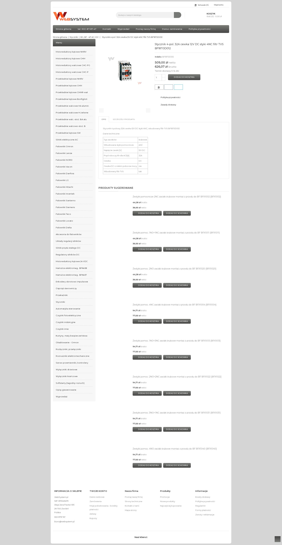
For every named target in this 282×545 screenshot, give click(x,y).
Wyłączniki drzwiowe (66, 369)
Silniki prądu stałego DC (68, 248)
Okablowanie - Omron (67, 342)
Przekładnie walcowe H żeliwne (72, 112)
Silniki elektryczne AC (67, 139)
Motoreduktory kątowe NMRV (71, 52)
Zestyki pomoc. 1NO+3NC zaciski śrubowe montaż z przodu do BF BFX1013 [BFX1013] (177, 340)
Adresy (93, 514)
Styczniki (60, 302)
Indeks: (158, 57)
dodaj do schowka (177, 213)
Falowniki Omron (64, 146)
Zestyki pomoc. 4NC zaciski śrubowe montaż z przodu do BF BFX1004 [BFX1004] (174, 304)
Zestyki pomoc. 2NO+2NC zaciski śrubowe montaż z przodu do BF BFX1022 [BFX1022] (177, 376)
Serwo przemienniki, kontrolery (72, 363)
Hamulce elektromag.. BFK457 (71, 275)
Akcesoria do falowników (69, 234)
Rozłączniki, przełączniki (68, 349)
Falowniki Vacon (64, 166)
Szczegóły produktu (124, 119)
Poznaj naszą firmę (146, 29)
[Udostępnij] (168, 87)
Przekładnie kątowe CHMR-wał (72, 92)
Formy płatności (203, 510)
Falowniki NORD (64, 160)
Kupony (93, 518)
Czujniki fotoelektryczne (68, 315)
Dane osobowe (97, 497)
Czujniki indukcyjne (65, 322)
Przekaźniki (62, 295)
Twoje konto (98, 491)
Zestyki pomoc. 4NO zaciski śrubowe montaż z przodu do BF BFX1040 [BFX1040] (175, 448)
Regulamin (200, 506)
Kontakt (107, 29)
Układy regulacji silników (68, 241)
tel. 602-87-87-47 (87, 29)
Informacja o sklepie (68, 491)
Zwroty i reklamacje (204, 514)
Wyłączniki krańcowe (67, 376)
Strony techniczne (133, 501)
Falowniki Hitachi (64, 187)
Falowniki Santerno (65, 200)
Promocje (165, 497)
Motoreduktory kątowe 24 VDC (72, 261)
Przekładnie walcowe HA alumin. (72, 106)
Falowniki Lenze (64, 153)
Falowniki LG (62, 180)
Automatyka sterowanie (68, 308)
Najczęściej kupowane (171, 506)
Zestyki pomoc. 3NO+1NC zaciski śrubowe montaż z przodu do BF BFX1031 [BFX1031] (177, 412)
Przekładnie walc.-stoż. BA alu (71, 119)
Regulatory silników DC (67, 254)
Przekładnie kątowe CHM (69, 85)
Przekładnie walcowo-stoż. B (71, 126)
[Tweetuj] (178, 87)
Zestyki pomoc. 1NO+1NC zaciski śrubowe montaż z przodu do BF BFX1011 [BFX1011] (176, 232)
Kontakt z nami (132, 506)
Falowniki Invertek (65, 194)
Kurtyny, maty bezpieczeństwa (71, 336)
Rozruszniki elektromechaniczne (72, 356)
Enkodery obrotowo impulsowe (72, 281)
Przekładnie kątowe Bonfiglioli (71, 99)
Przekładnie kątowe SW (68, 133)
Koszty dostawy (202, 497)
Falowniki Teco (63, 214)
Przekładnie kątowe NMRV (69, 79)
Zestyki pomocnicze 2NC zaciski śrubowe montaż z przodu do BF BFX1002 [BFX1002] (177, 196)
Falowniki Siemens (65, 207)
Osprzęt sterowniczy (66, 288)
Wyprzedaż (124, 29)
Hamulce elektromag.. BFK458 (71, 268)
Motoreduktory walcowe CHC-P (72, 72)
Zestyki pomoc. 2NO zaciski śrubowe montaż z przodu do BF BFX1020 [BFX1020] (174, 268)
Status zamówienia (172, 29)
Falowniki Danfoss (65, 173)
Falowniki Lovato (64, 221)
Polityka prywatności (200, 29)
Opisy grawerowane (66, 390)
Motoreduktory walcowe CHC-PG (73, 65)
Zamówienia (95, 501)
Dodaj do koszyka (184, 77)
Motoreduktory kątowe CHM (70, 58)
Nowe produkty (167, 501)
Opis (103, 119)
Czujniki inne (62, 329)
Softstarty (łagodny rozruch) (70, 383)
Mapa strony (131, 510)
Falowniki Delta (64, 227)
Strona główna (63, 29)
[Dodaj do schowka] (159, 87)
